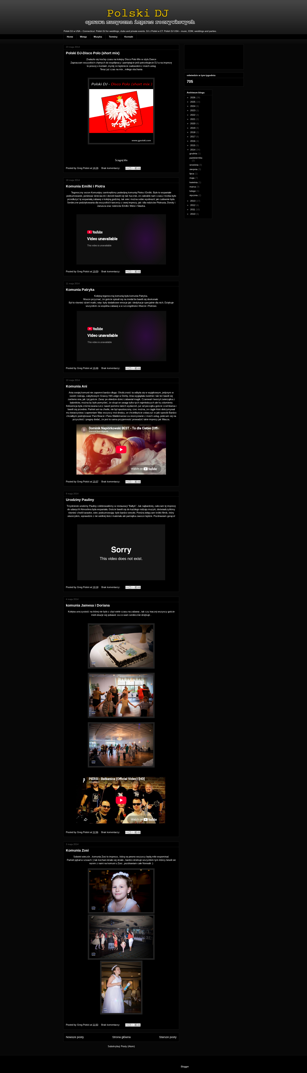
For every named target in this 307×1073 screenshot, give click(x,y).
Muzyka (98, 36)
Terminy (113, 36)
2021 (193, 119)
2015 (193, 145)
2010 (193, 214)
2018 (193, 132)
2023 (193, 110)
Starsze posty (168, 1037)
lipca (192, 173)
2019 (193, 128)
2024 (193, 106)
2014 (193, 149)
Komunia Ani (76, 386)
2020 (193, 123)
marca (193, 186)
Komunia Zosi (77, 850)
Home (70, 36)
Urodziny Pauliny (80, 500)
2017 (193, 136)
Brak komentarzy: (111, 168)
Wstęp (83, 36)
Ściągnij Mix (121, 160)
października (195, 157)
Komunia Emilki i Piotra (85, 186)
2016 (193, 141)
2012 (193, 205)
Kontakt (128, 36)
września (194, 165)
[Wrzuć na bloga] (130, 168)
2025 (193, 102)
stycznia (193, 195)
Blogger (185, 1066)
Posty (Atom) (128, 1046)
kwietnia (193, 182)
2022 (193, 115)
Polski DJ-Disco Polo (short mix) (92, 53)
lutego (192, 191)
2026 (193, 97)
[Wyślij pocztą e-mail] (127, 168)
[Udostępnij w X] (133, 168)
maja (192, 178)
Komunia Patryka (80, 290)
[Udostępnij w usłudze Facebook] (136, 168)
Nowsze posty (75, 1037)
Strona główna (121, 1037)
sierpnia (193, 169)
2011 (193, 209)
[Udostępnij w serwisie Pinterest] (139, 168)
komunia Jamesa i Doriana (88, 605)
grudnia (193, 153)
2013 (193, 201)
